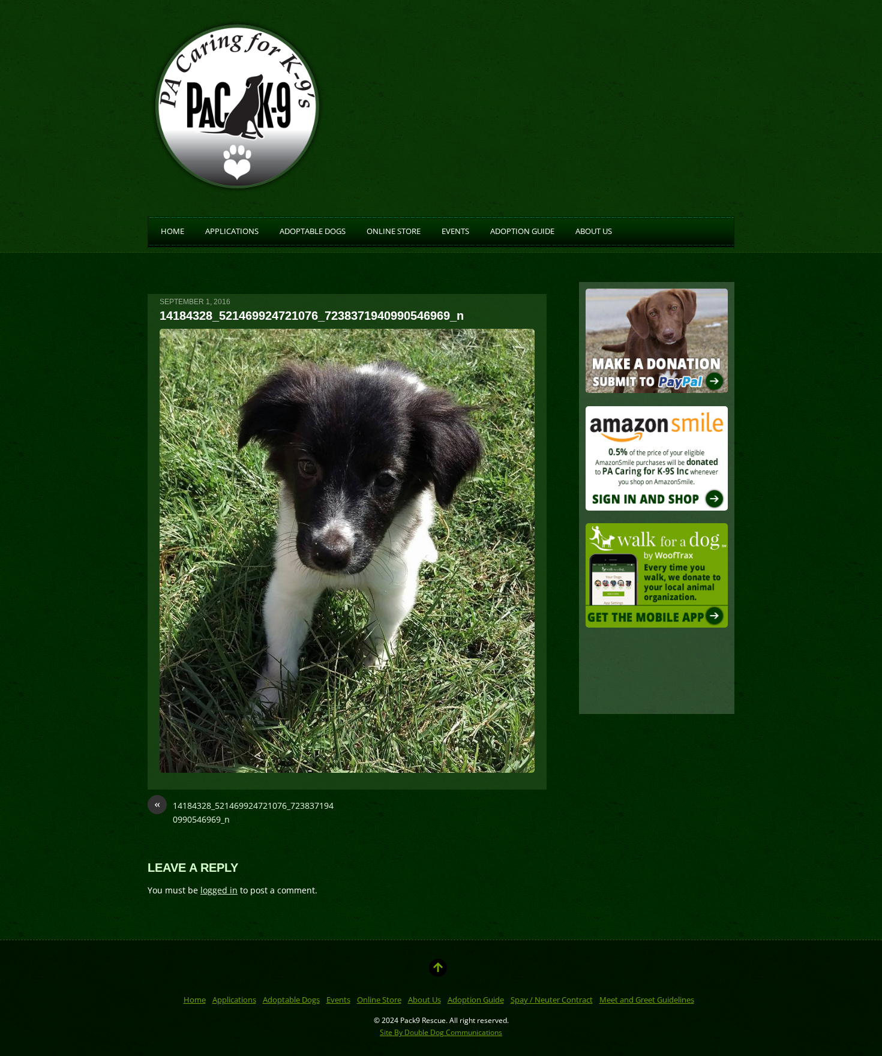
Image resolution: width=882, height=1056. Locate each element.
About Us (593, 230)
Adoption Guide (522, 230)
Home (172, 230)
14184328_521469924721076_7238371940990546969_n (244, 812)
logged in (219, 890)
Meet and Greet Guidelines (646, 999)
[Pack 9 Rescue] (238, 187)
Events (455, 230)
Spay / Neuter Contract (552, 999)
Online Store (394, 230)
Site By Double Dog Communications (441, 1032)
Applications (232, 230)
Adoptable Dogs (313, 230)
